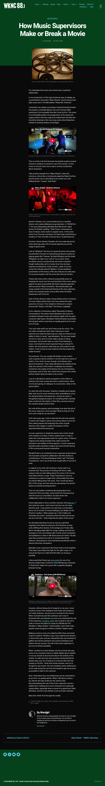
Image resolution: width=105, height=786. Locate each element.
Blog (58, 4)
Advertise (46, 4)
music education (53, 701)
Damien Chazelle (36, 701)
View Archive (41, 726)
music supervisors (64, 701)
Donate (53, 4)
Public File (90, 4)
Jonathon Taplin (48, 621)
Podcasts (82, 4)
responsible (55, 560)
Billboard (70, 503)
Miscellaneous (52, 18)
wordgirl (36, 703)
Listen (73, 4)
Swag (91, 7)
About (37, 4)
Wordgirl (48, 41)
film (42, 701)
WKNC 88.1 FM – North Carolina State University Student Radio (28, 781)
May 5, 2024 (59, 41)
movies (46, 701)
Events (66, 4)
